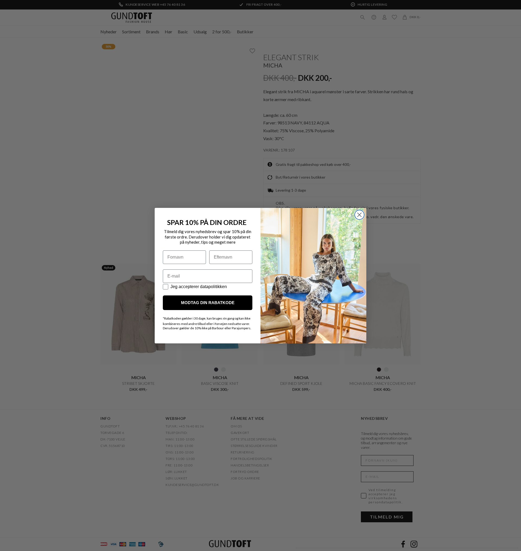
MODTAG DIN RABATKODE (207, 302)
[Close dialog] (359, 215)
